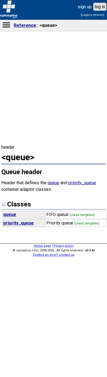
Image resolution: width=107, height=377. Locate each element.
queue (53, 182)
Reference (25, 25)
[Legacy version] (92, 15)
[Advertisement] (53, 290)
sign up (85, 6)
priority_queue (82, 182)
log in (100, 6)
